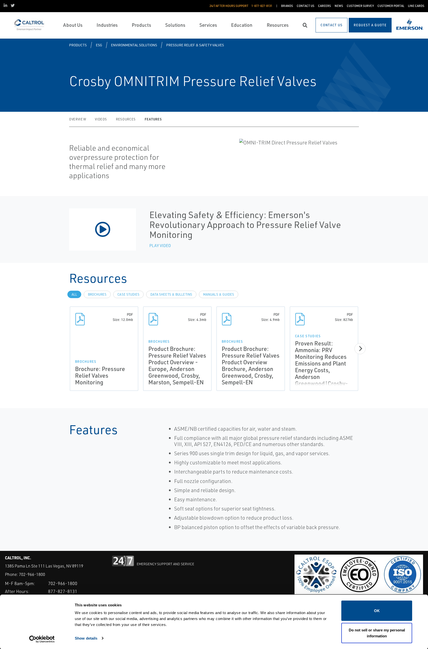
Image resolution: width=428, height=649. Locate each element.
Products (78, 45)
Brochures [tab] (97, 294)
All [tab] (74, 294)
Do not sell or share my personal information (377, 633)
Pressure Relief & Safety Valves (195, 45)
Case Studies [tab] (128, 294)
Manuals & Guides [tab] (218, 294)
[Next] (360, 348)
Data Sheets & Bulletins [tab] (171, 294)
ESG (99, 45)
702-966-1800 (32, 574)
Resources (126, 119)
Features (153, 119)
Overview (77, 119)
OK (377, 611)
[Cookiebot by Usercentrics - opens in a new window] (42, 639)
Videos (101, 119)
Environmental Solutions (134, 45)
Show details (86, 638)
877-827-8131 (62, 591)
